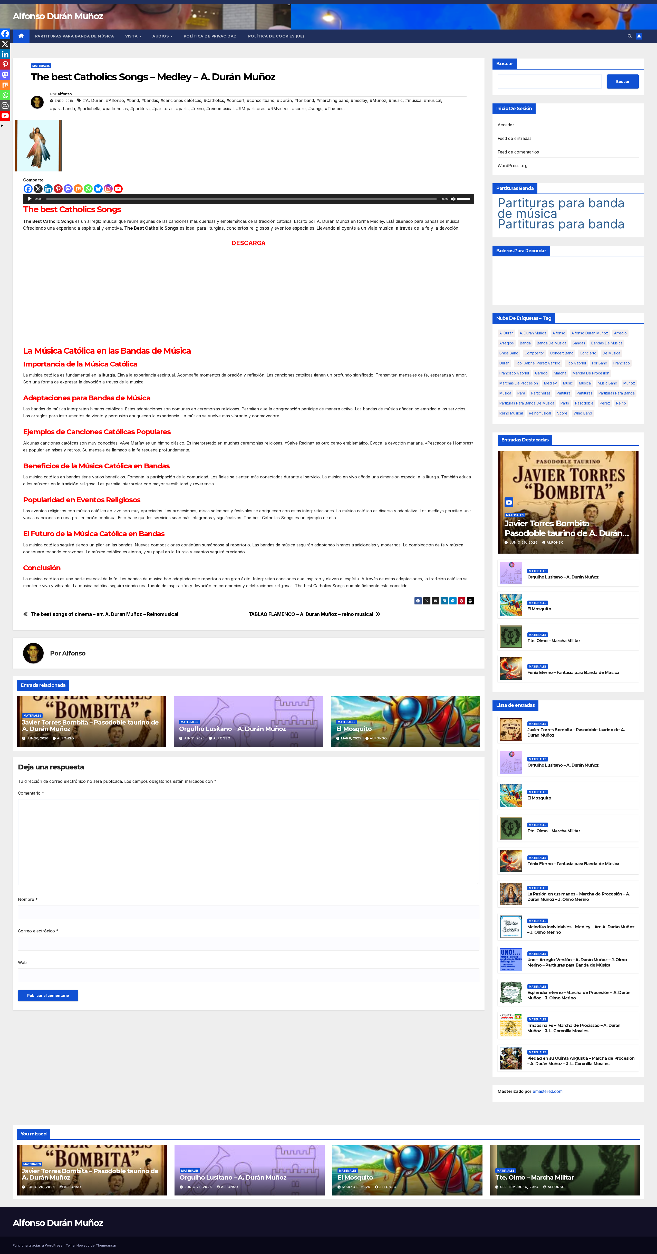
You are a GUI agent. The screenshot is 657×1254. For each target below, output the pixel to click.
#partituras (162, 108)
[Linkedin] (48, 188)
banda (525, 343)
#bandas (149, 100)
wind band (583, 413)
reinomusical (540, 413)
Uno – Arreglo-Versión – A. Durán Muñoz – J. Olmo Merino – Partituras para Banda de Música (577, 962)
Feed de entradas (515, 138)
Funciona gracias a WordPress (38, 1245)
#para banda (62, 108)
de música (611, 353)
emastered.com (548, 1091)
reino (621, 403)
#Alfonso (115, 100)
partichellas (540, 393)
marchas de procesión (518, 383)
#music (396, 100)
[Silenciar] (453, 198)
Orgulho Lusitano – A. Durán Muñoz (232, 728)
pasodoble (584, 403)
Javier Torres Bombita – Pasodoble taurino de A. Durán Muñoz (90, 725)
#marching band (332, 100)
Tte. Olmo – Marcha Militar (553, 640)
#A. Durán (93, 100)
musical (585, 383)
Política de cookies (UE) (276, 36)
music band (607, 383)
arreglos (506, 343)
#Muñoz (378, 100)
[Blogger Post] (5, 105)
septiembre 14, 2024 (520, 1187)
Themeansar (106, 1245)
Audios (161, 36)
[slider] (464, 198)
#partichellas (115, 108)
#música (413, 100)
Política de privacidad (210, 36)
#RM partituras (250, 108)
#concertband (260, 100)
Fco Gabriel (576, 363)
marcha (560, 373)
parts (565, 403)
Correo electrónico (38, 930)
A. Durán (506, 333)
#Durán (284, 100)
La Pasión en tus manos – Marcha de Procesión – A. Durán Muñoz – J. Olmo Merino (578, 897)
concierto (588, 353)
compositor (534, 353)
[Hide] (2, 126)
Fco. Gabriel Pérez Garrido (538, 363)
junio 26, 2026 (524, 542)
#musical (432, 100)
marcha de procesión (591, 373)
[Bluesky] (98, 188)
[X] (38, 188)
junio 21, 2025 (199, 1187)
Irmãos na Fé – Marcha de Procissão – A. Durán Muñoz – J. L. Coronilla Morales (574, 1028)
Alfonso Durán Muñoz (58, 16)
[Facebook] (28, 188)
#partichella (89, 108)
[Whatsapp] (88, 188)
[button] (630, 36)
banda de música (551, 343)
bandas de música (607, 343)
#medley (359, 100)
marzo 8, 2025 (356, 1187)
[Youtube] (118, 188)
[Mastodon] (68, 188)
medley (550, 383)
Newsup (83, 1245)
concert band (562, 353)
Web (22, 962)
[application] (248, 199)
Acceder (506, 124)
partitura (564, 393)
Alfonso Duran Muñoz (590, 333)
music (568, 383)
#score (299, 108)
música (505, 393)
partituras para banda (616, 393)
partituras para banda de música (526, 403)
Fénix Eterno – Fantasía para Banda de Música (573, 672)
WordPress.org (513, 165)
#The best (335, 108)
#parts (182, 108)
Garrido (541, 373)
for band (599, 363)
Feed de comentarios (518, 152)
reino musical (511, 413)
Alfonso (64, 94)
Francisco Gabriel (514, 373)
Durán (504, 363)
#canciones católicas (181, 100)
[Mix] (78, 188)
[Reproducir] (29, 198)
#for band (304, 100)
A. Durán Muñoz (533, 333)
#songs (315, 108)
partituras (584, 393)
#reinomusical (220, 108)
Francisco (621, 363)
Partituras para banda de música (74, 36)
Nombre (28, 899)
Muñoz (629, 383)
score (562, 413)
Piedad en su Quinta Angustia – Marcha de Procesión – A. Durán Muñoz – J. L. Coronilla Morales (581, 1061)
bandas (579, 343)
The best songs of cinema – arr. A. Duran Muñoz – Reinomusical (104, 614)
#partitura (140, 108)
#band (133, 100)
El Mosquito (354, 728)
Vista (132, 36)
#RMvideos (278, 108)
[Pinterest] (58, 188)
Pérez (605, 403)
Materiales (41, 65)
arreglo (620, 333)
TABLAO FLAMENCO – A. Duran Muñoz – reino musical (311, 614)
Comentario (31, 793)
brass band (508, 353)
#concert (235, 100)
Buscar (504, 63)
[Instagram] (108, 188)
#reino (197, 108)
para (521, 393)
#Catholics (214, 100)
